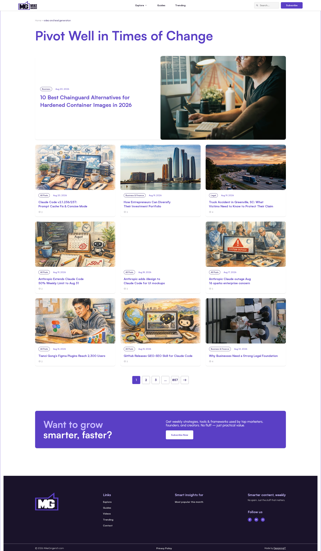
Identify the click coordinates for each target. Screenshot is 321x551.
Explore (107, 501)
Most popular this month (189, 501)
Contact (108, 525)
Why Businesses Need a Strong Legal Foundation (243, 356)
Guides (161, 5)
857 (175, 380)
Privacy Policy (164, 548)
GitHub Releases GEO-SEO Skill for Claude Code (158, 356)
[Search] (257, 5)
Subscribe (291, 5)
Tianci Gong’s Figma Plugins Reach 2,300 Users (71, 356)
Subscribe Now (179, 434)
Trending (180, 5)
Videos (107, 513)
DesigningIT (280, 548)
